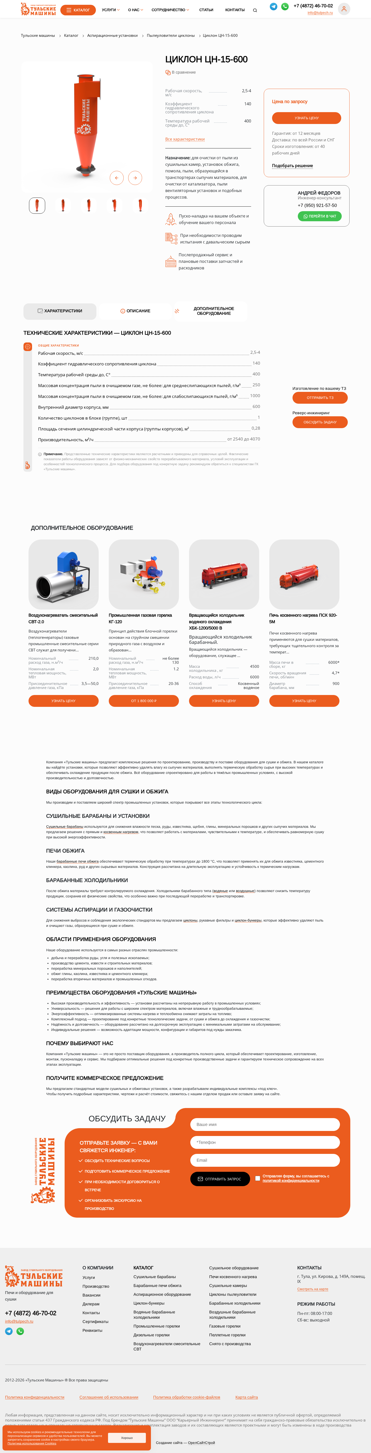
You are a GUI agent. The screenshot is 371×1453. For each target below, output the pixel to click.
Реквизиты (92, 1330)
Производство (96, 1286)
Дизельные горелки (152, 1335)
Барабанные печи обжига (157, 1285)
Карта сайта (246, 1397)
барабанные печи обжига (78, 861)
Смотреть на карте (312, 1289)
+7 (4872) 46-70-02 (313, 5)
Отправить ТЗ (320, 398)
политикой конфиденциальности (291, 1180)
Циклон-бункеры (149, 1303)
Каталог (143, 1267)
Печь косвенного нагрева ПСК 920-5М (303, 618)
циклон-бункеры (248, 920)
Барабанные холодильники (234, 1303)
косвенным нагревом (120, 832)
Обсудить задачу (320, 422)
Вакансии (91, 1295)
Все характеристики (185, 139)
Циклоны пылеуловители (232, 1294)
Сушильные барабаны (64, 827)
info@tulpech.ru (320, 13)
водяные (221, 891)
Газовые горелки (225, 1326)
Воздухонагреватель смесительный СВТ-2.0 (63, 618)
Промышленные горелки (157, 1326)
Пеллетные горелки (227, 1335)
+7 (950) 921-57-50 (317, 205)
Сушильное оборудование (234, 1268)
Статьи (206, 10)
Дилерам (91, 1304)
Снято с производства (230, 1344)
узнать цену (307, 118)
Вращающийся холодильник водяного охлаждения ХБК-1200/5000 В (216, 621)
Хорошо (127, 1438)
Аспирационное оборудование (162, 1294)
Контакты (235, 10)
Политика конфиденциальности (34, 1397)
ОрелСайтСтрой (201, 1443)
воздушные (245, 891)
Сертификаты (96, 1321)
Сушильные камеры (228, 1285)
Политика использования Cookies (32, 1443)
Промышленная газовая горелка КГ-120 (140, 618)
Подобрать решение (292, 165)
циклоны (190, 920)
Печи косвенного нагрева (233, 1277)
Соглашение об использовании (109, 1397)
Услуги (89, 1277)
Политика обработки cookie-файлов (186, 1397)
